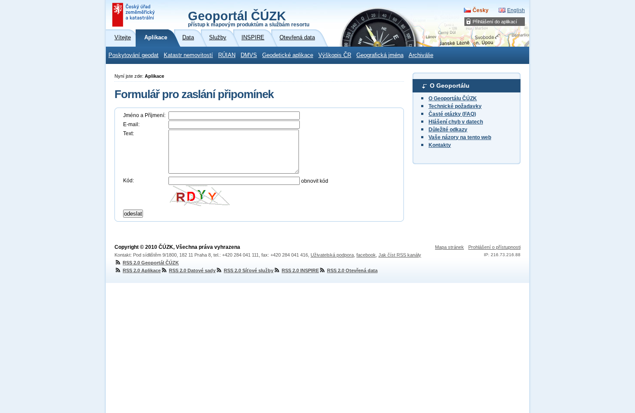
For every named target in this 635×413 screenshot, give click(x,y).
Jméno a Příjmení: (144, 115)
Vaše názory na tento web (460, 137)
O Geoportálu (450, 85)
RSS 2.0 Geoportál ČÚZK (151, 262)
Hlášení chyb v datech (456, 122)
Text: (128, 133)
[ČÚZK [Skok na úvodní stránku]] (134, 14)
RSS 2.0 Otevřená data (352, 270)
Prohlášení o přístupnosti (494, 247)
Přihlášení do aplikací (495, 21)
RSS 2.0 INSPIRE (300, 270)
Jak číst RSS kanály (399, 254)
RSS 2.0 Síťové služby (248, 270)
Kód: (128, 181)
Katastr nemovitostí (188, 55)
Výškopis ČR (334, 55)
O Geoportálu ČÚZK (453, 98)
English (516, 10)
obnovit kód (314, 181)
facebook (366, 254)
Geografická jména (379, 55)
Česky (481, 10)
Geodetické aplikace (287, 55)
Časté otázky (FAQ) (452, 114)
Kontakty (440, 145)
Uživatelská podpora (332, 254)
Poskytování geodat (133, 55)
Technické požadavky (455, 106)
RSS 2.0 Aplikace (142, 270)
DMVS (249, 55)
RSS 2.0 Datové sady (192, 270)
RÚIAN (226, 55)
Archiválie (421, 55)
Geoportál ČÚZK (248, 18)
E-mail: (131, 124)
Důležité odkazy (448, 130)
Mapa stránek (449, 247)
